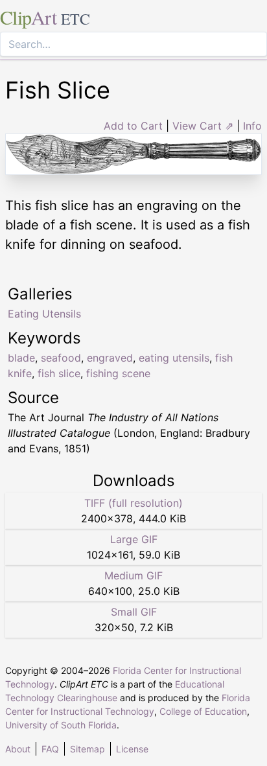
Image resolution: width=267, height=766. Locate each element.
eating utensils (174, 357)
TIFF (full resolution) (133, 502)
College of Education (203, 711)
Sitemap (87, 748)
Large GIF (133, 539)
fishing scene (118, 373)
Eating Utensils (44, 313)
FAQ (50, 748)
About (17, 748)
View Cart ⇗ (202, 125)
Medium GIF (133, 575)
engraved (110, 357)
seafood (61, 357)
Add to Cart (133, 125)
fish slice (59, 373)
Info (252, 125)
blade (21, 357)
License (132, 748)
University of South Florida (61, 724)
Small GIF (134, 611)
